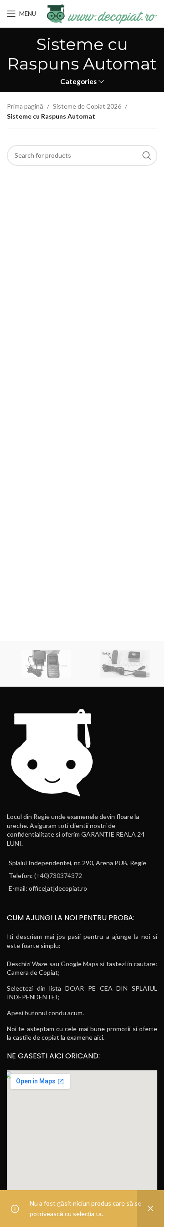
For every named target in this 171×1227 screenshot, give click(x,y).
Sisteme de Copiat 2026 (87, 106)
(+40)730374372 (58, 875)
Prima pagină (25, 106)
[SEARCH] (146, 155)
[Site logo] (101, 13)
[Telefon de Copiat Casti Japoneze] (46, 664)
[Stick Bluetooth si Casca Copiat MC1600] (125, 664)
